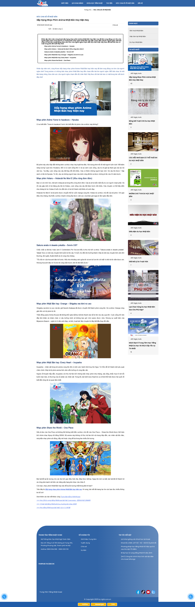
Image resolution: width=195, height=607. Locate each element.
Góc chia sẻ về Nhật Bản (102, 10)
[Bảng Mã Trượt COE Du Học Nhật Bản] (143, 101)
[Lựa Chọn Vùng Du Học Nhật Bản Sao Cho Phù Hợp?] (143, 285)
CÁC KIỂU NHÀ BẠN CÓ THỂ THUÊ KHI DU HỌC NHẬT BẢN (143, 159)
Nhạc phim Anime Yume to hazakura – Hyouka (59, 46)
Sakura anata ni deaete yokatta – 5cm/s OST (59, 52)
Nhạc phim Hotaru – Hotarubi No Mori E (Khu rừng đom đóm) (64, 49)
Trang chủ (87, 10)
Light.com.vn (106, 599)
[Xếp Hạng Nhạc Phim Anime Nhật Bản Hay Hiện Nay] (143, 62)
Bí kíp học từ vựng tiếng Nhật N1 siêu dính (136, 553)
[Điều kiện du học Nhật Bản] (143, 215)
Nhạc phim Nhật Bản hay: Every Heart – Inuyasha (60, 57)
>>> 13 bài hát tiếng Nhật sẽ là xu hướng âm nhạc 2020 (57, 504)
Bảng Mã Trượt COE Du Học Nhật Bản (142, 122)
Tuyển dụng (85, 543)
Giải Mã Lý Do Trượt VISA (138, 262)
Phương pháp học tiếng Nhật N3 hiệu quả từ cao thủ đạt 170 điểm (138, 548)
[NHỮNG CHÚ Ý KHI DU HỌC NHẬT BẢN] (143, 178)
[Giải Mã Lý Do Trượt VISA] (143, 247)
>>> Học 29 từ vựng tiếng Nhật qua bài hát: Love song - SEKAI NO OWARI (63, 500)
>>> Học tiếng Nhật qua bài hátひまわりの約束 (53, 507)
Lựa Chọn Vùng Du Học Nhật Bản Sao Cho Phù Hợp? (142, 308)
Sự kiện (83, 550)
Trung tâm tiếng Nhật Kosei (70, 497)
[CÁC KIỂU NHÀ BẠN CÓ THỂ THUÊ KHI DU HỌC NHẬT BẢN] (143, 141)
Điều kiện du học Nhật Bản (139, 231)
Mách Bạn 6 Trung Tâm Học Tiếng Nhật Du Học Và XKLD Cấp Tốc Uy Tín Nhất (142, 345)
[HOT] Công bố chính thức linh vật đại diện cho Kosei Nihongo (137, 558)
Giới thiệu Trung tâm (89, 539)
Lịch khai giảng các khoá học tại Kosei (135, 539)
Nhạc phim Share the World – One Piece (57, 60)
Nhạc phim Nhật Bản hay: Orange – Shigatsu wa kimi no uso (63, 54)
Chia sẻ (84, 546)
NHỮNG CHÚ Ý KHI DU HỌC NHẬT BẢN (141, 195)
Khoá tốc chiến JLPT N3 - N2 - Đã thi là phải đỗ (138, 543)
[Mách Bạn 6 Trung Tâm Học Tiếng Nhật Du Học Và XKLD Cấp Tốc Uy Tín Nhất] (143, 327)
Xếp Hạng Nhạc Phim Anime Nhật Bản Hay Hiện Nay (142, 78)
